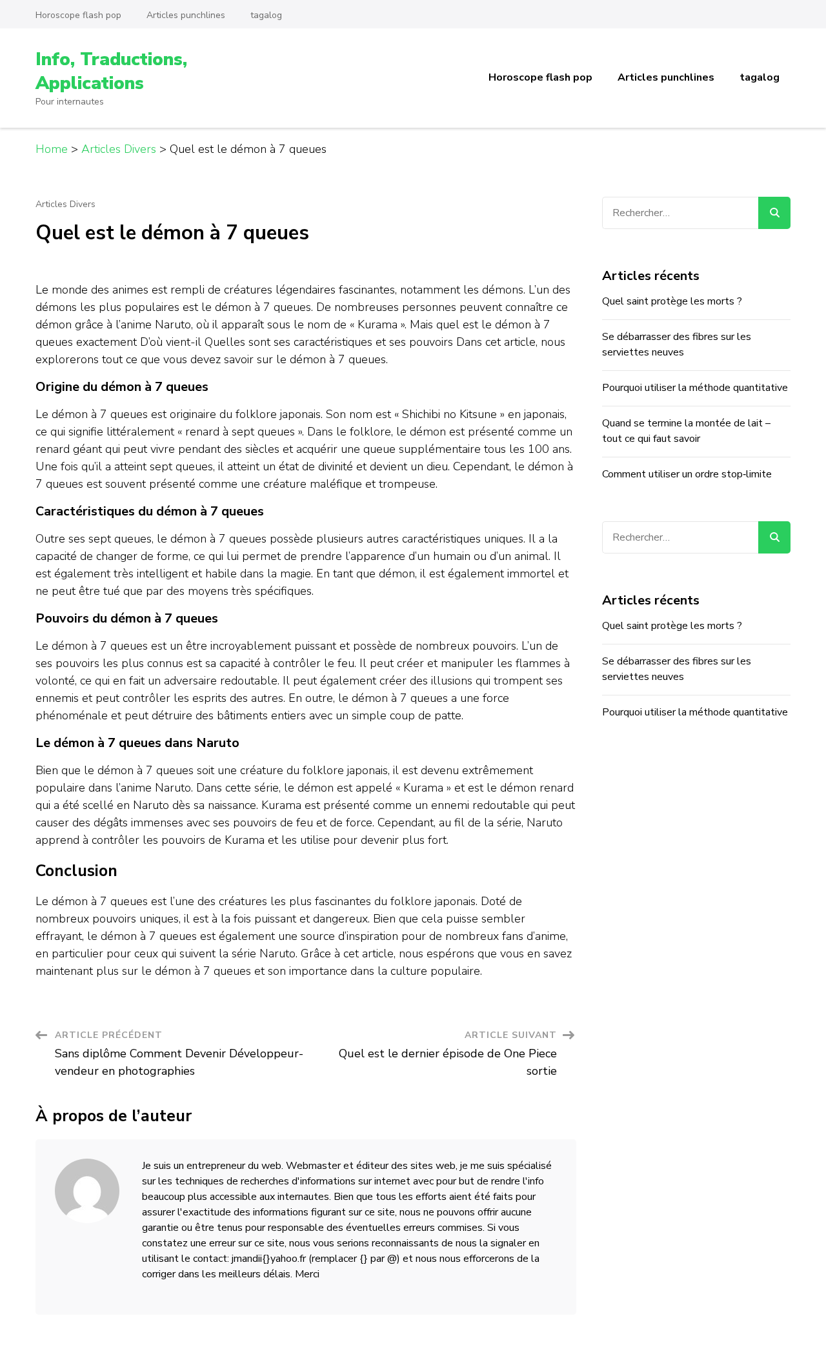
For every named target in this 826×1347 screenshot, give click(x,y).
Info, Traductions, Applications (111, 71)
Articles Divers (65, 204)
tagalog (266, 15)
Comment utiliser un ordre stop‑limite (687, 474)
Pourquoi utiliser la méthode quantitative (695, 388)
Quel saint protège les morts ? (672, 301)
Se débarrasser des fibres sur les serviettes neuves (676, 344)
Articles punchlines (185, 15)
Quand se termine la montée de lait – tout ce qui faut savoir (686, 431)
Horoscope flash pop (78, 15)
